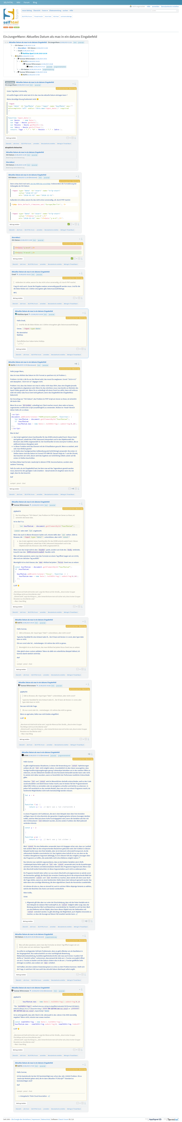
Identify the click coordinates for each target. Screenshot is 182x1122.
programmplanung (51, 937)
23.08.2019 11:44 (26, 240)
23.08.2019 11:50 (21, 365)
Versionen (33, 177)
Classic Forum (63, 1119)
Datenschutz (45, 1119)
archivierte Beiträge (66, 16)
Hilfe (71, 10)
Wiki (18, 2)
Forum (26, 2)
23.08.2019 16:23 (25, 274)
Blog (35, 2)
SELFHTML (8, 2)
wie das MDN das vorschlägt (40, 184)
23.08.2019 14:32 (38, 991)
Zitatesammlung (55, 10)
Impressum (36, 1119)
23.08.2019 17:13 (34, 755)
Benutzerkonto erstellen (48, 143)
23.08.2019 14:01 (38, 505)
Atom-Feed (48, 16)
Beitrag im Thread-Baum (64, 143)
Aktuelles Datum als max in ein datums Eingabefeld (35, 82)
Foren (44, 10)
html (31, 85)
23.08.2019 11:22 (23, 85)
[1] (79, 857)
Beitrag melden (11, 138)
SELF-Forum (10, 82)
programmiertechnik (64, 755)
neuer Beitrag (27, 10)
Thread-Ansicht (38, 16)
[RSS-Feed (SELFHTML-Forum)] (11, 27)
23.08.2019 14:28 (44, 686)
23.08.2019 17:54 (28, 1066)
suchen (65, 10)
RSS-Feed (56, 16)
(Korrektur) (16, 237)
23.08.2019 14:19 (28, 623)
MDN (47, 1011)
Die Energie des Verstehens (21, 1119)
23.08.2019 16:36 (37, 314)
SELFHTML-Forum (27, 16)
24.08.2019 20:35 (29, 937)
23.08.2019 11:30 (23, 177)
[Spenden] (16, 27)
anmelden (36, 143)
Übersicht (36, 10)
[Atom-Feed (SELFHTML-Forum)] (5, 27)
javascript (37, 85)
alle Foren (16, 143)
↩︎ (77, 914)
